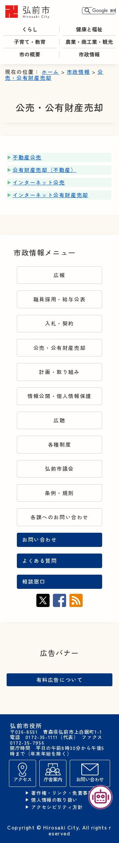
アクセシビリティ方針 (57, 807)
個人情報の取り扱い (54, 800)
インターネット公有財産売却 (50, 195)
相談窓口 (33, 581)
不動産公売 (27, 157)
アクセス (22, 779)
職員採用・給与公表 (59, 299)
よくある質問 (39, 560)
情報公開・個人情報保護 (59, 396)
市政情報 (78, 72)
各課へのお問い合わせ (59, 517)
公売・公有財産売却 (59, 348)
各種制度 (59, 444)
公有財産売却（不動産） (45, 170)
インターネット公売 (39, 182)
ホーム (50, 72)
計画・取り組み (59, 372)
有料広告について (59, 680)
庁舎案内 (53, 779)
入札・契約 (59, 323)
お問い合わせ (39, 539)
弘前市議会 (59, 468)
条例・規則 (59, 493)
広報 (59, 275)
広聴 (59, 420)
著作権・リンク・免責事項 (62, 793)
